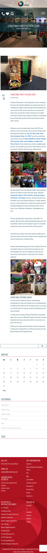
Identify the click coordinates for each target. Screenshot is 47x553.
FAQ (27, 473)
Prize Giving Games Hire (7, 540)
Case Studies (4, 419)
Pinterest (28, 515)
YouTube (28, 522)
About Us (28, 464)
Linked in (28, 518)
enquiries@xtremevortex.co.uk (9, 472)
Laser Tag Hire (5, 524)
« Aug (3, 390)
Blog (27, 476)
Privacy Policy (30, 489)
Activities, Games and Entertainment (11, 428)
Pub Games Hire (5, 530)
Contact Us (29, 496)
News (2, 423)
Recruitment (29, 486)
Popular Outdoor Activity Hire (9, 521)
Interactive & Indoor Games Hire (10, 514)
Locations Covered (31, 483)
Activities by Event (6, 511)
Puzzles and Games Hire (7, 534)
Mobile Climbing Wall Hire (8, 527)
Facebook (28, 505)
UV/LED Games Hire (6, 537)
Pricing (28, 492)
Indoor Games (5, 405)
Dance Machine (30, 138)
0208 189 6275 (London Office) (9, 464)
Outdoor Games (5, 409)
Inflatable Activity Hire (7, 517)
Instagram (29, 512)
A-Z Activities (4, 507)
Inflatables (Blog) (5, 414)
